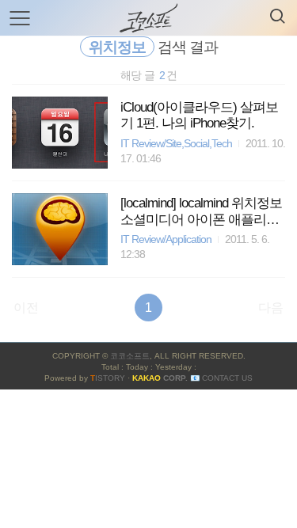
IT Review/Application (165, 239)
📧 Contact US (221, 378)
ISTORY (107, 378)
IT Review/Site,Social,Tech (176, 144)
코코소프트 (130, 355)
